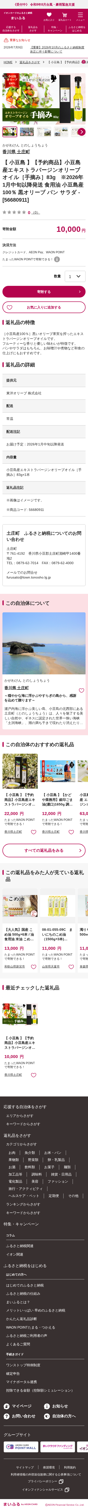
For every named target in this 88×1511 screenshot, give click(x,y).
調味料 (37, 1174)
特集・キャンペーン (55, 29)
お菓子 (49, 1167)
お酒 (12, 1167)
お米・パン (52, 1153)
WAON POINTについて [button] (57, 259)
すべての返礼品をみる (44, 850)
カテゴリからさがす (21, 1144)
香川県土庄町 (13, 831)
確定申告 (13, 1373)
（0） (35, 212)
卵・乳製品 (56, 1160)
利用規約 (70, 1467)
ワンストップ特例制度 (23, 1365)
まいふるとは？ (18, 1302)
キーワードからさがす (23, 1124)
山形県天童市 (51, 966)
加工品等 (15, 1174)
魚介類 (30, 1153)
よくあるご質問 (18, 1344)
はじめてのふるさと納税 (25, 1285)
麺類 (67, 1167)
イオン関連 (14, 1254)
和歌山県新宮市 (14, 966)
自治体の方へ (64, 1416)
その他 (73, 1196)
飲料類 (30, 1167)
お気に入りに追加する (44, 307)
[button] (82, 132)
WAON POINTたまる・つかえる (30, 1327)
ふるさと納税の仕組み (23, 1293)
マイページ (22, 1406)
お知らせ (60, 1406)
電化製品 (15, 1181)
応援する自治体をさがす (11, 29)
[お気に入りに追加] (81, 690)
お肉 (12, 1153)
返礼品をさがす (33, 29)
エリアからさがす (19, 1116)
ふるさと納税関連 (19, 1246)
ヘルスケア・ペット (24, 1196)
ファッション (58, 1181)
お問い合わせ (23, 1416)
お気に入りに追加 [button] (33, 832)
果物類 (14, 1160)
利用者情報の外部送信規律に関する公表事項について (46, 1474)
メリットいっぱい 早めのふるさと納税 (35, 1310)
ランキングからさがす (23, 1204)
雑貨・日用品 (61, 1174)
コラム (10, 1235)
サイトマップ (25, 1467)
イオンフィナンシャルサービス (42, 1489)
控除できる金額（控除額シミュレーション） (40, 1390)
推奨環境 (49, 1467)
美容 (35, 1181)
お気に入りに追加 (81, 690)
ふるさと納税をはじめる (77, 29)
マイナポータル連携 (21, 1382)
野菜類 (33, 1160)
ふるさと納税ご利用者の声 (26, 1336)
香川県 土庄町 (16, 151)
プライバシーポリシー (42, 1481)
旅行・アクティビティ (26, 1189)
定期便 (54, 1196)
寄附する (44, 292)
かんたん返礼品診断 (21, 1319)
